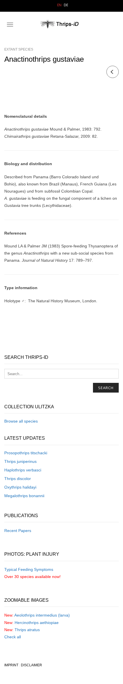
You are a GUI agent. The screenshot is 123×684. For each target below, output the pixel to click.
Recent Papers (17, 530)
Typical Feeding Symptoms (28, 569)
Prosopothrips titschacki (25, 453)
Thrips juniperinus (20, 461)
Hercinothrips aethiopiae (37, 622)
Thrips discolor (17, 478)
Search (106, 387)
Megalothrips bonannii (24, 495)
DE (66, 5)
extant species (18, 49)
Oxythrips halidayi (20, 487)
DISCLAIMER (31, 665)
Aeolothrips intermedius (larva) (42, 615)
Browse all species (21, 421)
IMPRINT (11, 665)
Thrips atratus (27, 629)
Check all (12, 637)
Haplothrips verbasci (22, 470)
